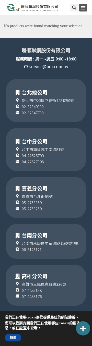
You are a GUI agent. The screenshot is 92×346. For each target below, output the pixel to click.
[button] (83, 7)
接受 (13, 337)
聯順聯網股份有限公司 (46, 51)
